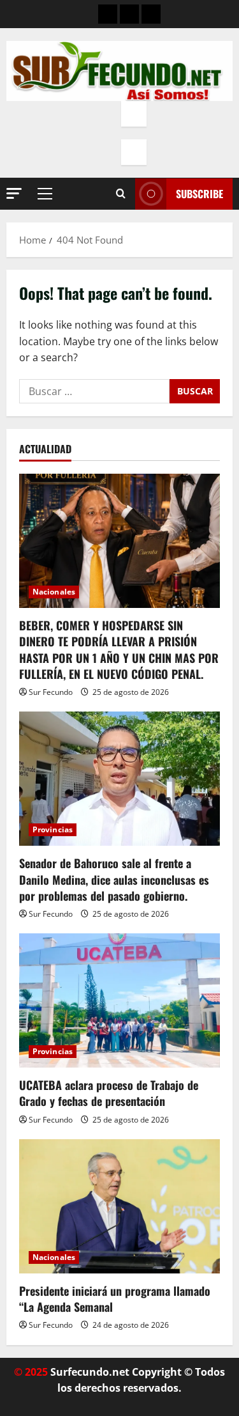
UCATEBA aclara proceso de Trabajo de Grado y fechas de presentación (108, 1093)
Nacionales (54, 591)
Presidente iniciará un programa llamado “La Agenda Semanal (114, 1298)
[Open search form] (121, 194)
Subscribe (199, 193)
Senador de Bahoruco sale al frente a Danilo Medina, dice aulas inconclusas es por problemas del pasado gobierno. (114, 879)
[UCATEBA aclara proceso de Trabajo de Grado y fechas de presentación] (119, 1000)
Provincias (53, 829)
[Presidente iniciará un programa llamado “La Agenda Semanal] (119, 1206)
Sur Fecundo (51, 692)
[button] (14, 193)
